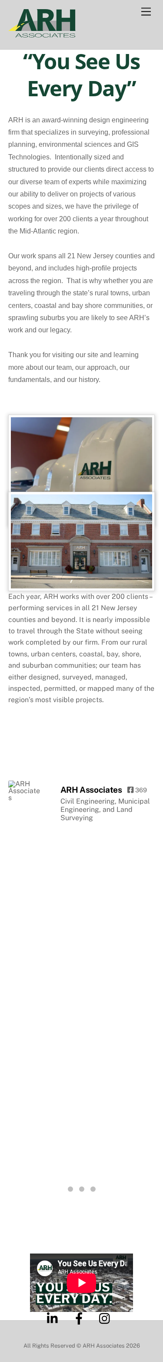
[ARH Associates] (25, 791)
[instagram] (107, 1317)
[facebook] (81, 1317)
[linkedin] (55, 1317)
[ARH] (42, 33)
